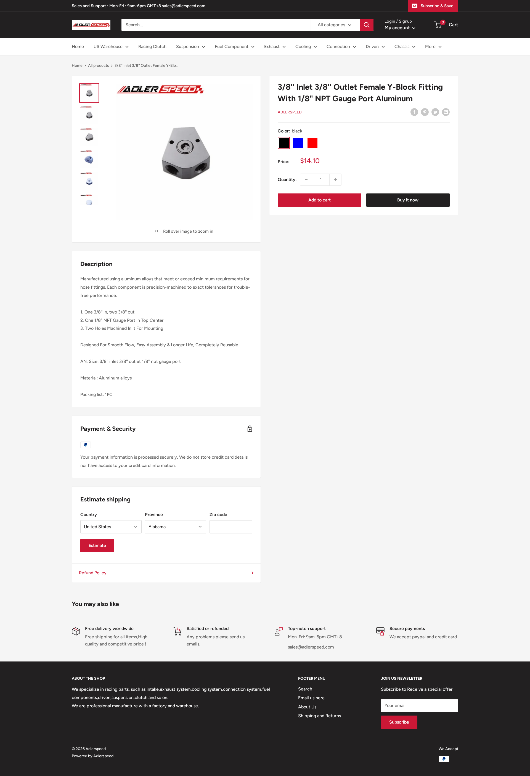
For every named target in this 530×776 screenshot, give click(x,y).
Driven (372, 46)
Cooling (303, 46)
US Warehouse (108, 46)
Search (305, 689)
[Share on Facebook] (414, 112)
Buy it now (407, 200)
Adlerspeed (290, 112)
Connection (338, 46)
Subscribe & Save (437, 5)
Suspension (187, 46)
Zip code (218, 514)
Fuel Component (231, 46)
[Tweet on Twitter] (435, 112)
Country (88, 514)
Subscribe (399, 722)
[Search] (366, 25)
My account (398, 27)
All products (98, 65)
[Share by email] (446, 112)
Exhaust (272, 46)
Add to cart (319, 200)
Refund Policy (93, 572)
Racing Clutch (152, 46)
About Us (307, 706)
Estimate (97, 545)
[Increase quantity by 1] (335, 179)
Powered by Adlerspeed (92, 756)
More (430, 46)
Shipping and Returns (319, 715)
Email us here (311, 697)
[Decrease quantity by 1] (306, 179)
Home (78, 46)
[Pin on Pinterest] (425, 112)
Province (154, 514)
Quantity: (287, 179)
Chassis (401, 46)
